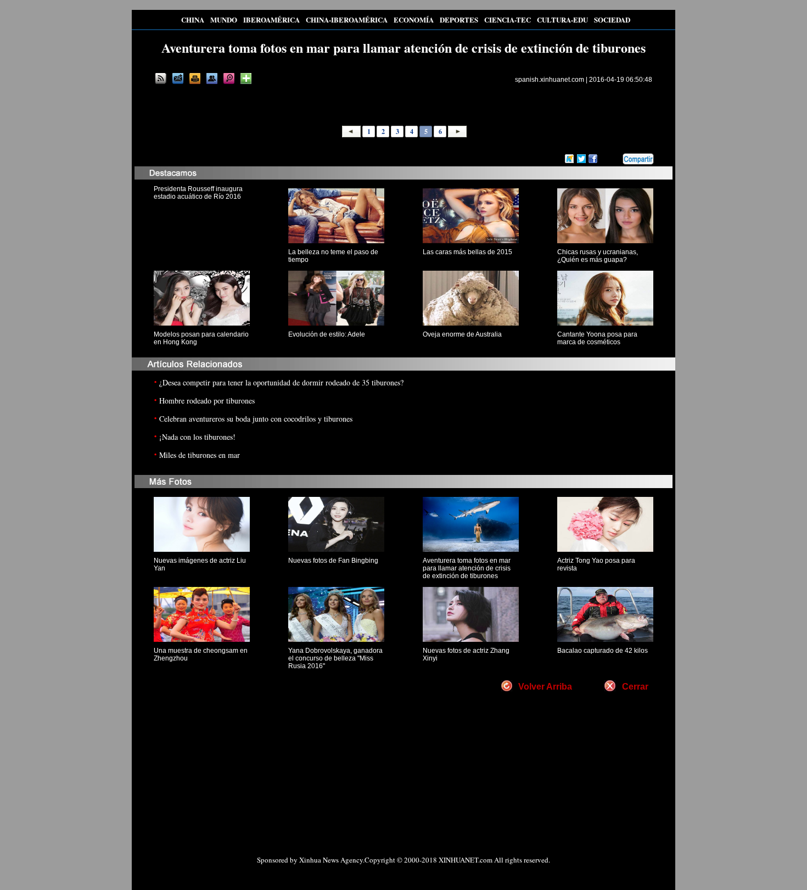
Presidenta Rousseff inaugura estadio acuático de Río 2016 (198, 192)
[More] (245, 78)
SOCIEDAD (612, 19)
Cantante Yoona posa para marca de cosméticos (597, 338)
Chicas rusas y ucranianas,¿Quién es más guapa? (597, 256)
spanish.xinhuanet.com (549, 79)
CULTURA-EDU (562, 19)
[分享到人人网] (614, 159)
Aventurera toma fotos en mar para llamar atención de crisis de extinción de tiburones (467, 568)
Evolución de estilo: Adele (326, 334)
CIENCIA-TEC (507, 19)
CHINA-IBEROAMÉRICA (347, 19)
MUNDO (223, 19)
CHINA (192, 19)
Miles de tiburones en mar (199, 455)
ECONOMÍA (414, 19)
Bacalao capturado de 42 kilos (602, 650)
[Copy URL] (211, 78)
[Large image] (228, 78)
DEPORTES (459, 19)
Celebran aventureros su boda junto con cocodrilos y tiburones (255, 418)
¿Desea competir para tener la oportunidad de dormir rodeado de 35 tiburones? (281, 382)
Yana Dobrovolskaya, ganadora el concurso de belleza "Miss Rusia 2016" (335, 658)
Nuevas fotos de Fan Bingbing (333, 560)
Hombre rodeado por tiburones (207, 400)
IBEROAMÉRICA (271, 19)
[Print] (194, 78)
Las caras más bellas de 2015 (467, 252)
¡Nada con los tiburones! (197, 437)
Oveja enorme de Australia (462, 334)
